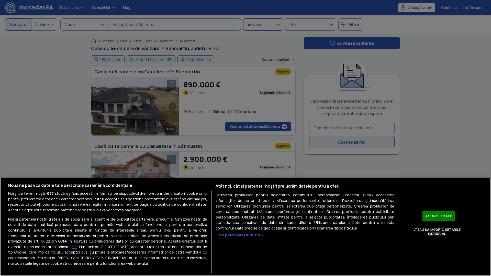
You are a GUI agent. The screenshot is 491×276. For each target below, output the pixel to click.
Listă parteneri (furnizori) (239, 235)
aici (74, 247)
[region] (245, 227)
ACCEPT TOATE (438, 216)
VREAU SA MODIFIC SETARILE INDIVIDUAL (437, 231)
